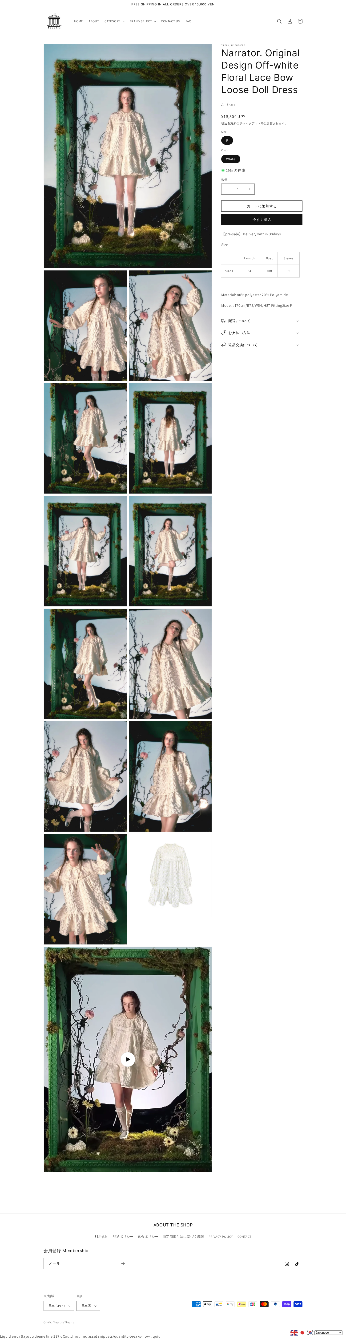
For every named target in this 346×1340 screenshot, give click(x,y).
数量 (224, 180)
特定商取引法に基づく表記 (183, 1236)
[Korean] (310, 1332)
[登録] (123, 1263)
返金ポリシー (148, 1236)
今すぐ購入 (262, 219)
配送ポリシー (123, 1236)
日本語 (86, 1306)
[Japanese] (302, 1332)
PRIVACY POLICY (221, 1236)
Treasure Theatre (63, 1322)
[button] (114, 21)
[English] (294, 1332)
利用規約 (101, 1236)
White (230, 159)
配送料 (232, 123)
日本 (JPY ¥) (56, 1306)
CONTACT (244, 1236)
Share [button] (231, 104)
